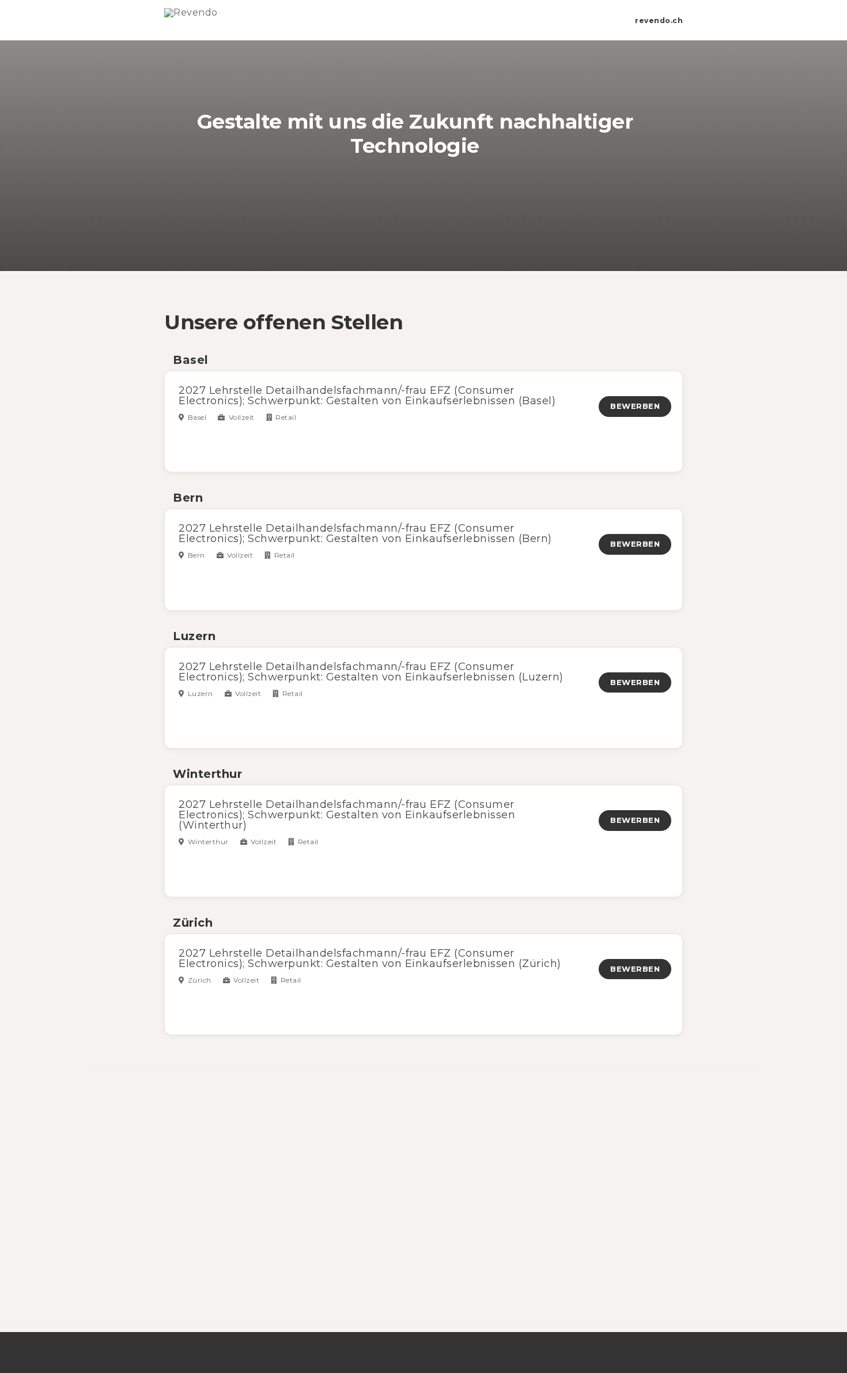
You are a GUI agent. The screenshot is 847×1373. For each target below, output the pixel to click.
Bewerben (635, 406)
